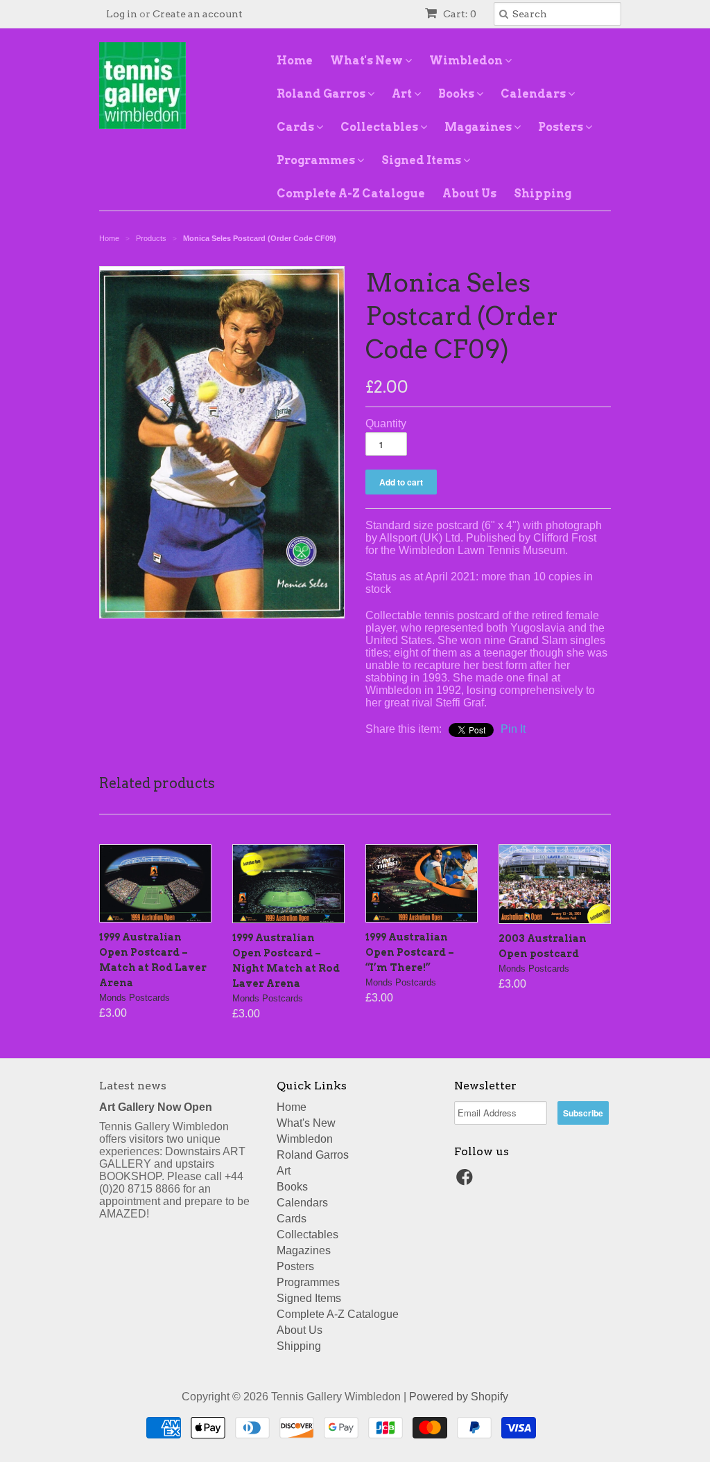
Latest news (132, 1085)
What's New (367, 60)
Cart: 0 (458, 13)
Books (457, 93)
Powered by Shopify (458, 1396)
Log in (121, 13)
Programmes (317, 160)
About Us (469, 193)
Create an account (198, 13)
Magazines (479, 127)
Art (403, 93)
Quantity (385, 423)
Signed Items (422, 160)
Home (295, 60)
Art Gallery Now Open (155, 1107)
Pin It (513, 729)
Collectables (380, 127)
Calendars (534, 93)
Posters (561, 127)
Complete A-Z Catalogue (351, 193)
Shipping (542, 193)
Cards (296, 127)
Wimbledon (467, 60)
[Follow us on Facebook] (466, 1181)
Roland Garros (322, 93)
